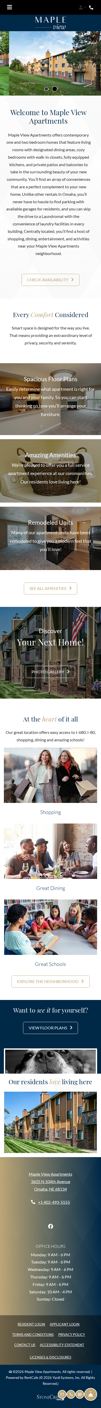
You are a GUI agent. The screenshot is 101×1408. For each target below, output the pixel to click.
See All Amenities (48, 588)
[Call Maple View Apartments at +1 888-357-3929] (92, 7)
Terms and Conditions (33, 1334)
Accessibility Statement (62, 1345)
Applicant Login (65, 1324)
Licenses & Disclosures (50, 1357)
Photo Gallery (48, 671)
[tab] (46, 88)
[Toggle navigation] (9, 7)
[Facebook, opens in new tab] (50, 1226)
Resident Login (31, 1324)
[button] (82, 7)
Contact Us (24, 1345)
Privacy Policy (71, 1334)
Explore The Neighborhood (48, 981)
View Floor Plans (48, 1027)
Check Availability (48, 279)
